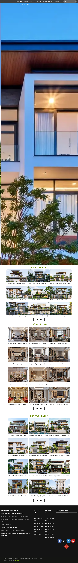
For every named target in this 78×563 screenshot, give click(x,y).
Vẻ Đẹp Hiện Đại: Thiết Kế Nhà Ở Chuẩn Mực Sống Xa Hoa (59, 455)
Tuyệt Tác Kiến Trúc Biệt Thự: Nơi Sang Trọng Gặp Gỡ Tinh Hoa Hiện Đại (38, 283)
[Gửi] (75, 1)
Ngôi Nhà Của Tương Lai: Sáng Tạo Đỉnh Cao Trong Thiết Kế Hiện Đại (38, 476)
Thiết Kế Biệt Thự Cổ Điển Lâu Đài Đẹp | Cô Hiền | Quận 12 (59, 496)
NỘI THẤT (39, 1)
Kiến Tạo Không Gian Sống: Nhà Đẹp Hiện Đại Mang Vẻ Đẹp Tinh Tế (17, 496)
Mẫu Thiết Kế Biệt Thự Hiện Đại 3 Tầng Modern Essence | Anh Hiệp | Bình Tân (38, 496)
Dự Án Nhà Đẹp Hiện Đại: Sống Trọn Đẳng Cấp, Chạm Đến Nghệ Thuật (59, 435)
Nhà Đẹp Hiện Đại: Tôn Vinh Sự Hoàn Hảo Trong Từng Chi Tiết (38, 455)
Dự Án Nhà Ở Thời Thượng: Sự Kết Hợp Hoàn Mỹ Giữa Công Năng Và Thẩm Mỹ (17, 476)
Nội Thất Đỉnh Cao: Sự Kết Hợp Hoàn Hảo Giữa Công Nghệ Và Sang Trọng (17, 364)
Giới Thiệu (25, 1)
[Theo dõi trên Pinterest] (73, 541)
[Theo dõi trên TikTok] (64, 541)
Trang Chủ (19, 1)
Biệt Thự (32, 1)
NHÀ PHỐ (50, 1)
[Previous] (3, 134)
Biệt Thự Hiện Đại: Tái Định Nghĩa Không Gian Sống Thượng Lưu (16, 283)
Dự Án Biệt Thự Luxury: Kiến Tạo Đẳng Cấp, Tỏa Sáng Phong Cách (17, 300)
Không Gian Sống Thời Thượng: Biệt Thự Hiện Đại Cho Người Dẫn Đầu (38, 300)
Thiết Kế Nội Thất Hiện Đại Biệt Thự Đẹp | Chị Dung (38, 404)
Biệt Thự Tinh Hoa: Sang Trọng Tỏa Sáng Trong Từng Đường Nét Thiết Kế (16, 316)
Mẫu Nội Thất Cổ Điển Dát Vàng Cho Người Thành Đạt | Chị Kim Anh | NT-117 (18, 404)
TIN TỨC (18, 4)
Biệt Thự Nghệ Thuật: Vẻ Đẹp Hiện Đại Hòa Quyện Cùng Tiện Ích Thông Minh (60, 300)
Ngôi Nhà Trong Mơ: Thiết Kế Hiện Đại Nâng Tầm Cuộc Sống (39, 435)
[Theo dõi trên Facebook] (60, 541)
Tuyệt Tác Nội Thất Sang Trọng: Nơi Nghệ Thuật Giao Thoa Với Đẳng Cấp (38, 384)
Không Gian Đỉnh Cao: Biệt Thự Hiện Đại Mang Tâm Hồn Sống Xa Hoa (59, 316)
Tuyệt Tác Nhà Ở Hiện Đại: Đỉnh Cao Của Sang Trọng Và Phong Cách (17, 435)
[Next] (74, 134)
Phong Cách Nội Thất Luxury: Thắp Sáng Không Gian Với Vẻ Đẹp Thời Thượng (17, 384)
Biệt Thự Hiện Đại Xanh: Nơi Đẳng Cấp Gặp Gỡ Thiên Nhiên (39, 316)
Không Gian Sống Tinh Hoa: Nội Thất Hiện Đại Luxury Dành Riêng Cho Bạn (17, 344)
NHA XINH (17, 560)
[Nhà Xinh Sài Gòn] (7, 1)
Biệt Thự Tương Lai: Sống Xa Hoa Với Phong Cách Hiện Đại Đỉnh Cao (60, 283)
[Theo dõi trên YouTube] (66, 546)
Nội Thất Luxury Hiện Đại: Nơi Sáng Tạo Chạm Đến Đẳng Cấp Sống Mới (38, 344)
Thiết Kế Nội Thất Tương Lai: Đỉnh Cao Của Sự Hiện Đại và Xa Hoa (59, 344)
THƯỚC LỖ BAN (25, 4)
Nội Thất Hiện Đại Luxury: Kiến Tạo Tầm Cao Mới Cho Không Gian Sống (58, 384)
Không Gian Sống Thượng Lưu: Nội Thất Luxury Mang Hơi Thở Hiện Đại (38, 364)
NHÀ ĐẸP (45, 1)
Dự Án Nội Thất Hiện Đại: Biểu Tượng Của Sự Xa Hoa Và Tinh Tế (59, 364)
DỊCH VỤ (56, 1)
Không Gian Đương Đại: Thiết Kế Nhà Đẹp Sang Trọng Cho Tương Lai (17, 455)
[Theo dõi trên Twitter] (68, 541)
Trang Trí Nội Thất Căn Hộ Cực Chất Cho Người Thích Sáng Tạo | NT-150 (58, 404)
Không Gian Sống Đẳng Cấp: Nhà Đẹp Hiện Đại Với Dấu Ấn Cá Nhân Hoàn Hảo (59, 476)
